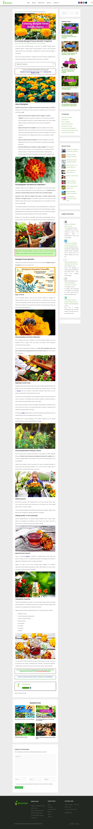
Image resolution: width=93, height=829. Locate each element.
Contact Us (56, 2)
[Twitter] (72, 823)
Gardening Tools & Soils (67, 117)
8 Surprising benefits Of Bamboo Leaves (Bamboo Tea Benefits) (70, 301)
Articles (34, 2)
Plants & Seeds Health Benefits (69, 128)
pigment (27, 556)
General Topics (65, 119)
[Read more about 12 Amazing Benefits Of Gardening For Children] (46, 711)
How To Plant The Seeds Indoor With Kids (45, 738)
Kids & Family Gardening (29, 43)
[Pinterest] (76, 823)
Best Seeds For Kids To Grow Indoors (24, 719)
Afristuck (66, 299)
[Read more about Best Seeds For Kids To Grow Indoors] (25, 711)
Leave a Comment (19, 43)
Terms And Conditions (52, 809)
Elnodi (65, 262)
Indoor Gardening (66, 121)
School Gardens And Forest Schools (70, 130)
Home (28, 2)
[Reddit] (78, 823)
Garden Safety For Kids (21, 737)
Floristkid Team (26, 684)
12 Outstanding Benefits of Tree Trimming (69, 226)
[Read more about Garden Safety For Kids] (25, 729)
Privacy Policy (41, 2)
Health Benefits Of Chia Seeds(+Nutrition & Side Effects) (71, 263)
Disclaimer (50, 811)
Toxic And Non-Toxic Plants (68, 132)
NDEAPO (66, 243)
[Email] (30, 688)
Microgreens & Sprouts (67, 126)
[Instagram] (74, 823)
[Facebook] (70, 823)
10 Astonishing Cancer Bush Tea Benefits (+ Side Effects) (70, 245)
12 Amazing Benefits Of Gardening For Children (45, 720)
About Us (49, 2)
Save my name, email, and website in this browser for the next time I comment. (34, 784)
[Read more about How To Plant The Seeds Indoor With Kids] (46, 729)
